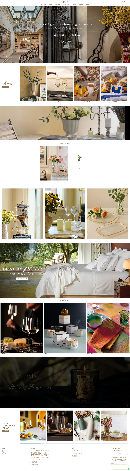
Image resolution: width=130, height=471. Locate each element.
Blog (3, 451)
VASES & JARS (33, 101)
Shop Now (6, 430)
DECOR (50, 4)
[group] (65, 34)
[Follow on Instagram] (74, 450)
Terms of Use (4, 455)
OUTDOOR (81, 4)
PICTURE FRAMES (114, 101)
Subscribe (119, 466)
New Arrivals (43, 4)
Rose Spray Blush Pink (79, 168)
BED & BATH (67, 4)
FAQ (3, 450)
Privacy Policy (4, 456)
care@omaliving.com (35, 464)
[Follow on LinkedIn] (77, 450)
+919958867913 (34, 461)
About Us (3, 452)
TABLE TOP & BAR (58, 4)
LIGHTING (74, 4)
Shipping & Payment (5, 453)
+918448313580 (34, 462)
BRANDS (87, 4)
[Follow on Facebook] (72, 450)
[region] (65, 34)
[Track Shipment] (120, 2)
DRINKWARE (60, 101)
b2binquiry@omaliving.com (77, 456)
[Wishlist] (118, 1)
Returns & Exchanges (5, 454)
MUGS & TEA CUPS (87, 101)
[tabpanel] (33, 84)
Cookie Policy (4, 457)
